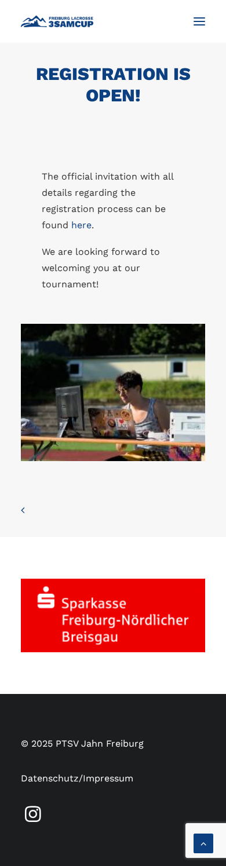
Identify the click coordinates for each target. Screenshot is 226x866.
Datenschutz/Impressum (77, 778)
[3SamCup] (57, 21)
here (81, 225)
